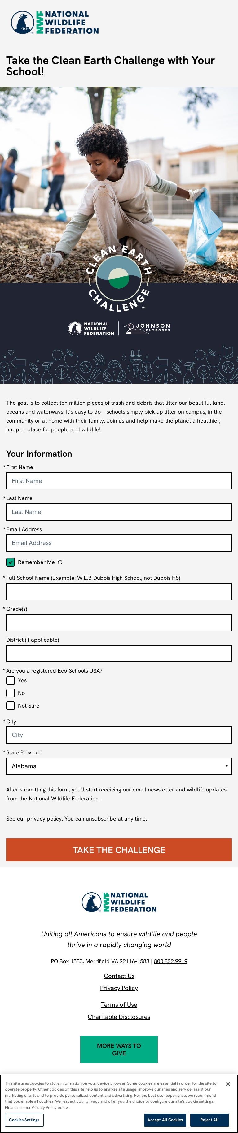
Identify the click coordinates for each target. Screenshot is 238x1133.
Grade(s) (16, 608)
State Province (24, 752)
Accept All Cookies (165, 1119)
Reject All (209, 1119)
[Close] (228, 1084)
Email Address (24, 529)
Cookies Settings (24, 1119)
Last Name (19, 498)
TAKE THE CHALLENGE (119, 850)
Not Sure (28, 705)
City (11, 721)
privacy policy (44, 818)
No (21, 692)
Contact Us (119, 976)
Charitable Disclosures (119, 1017)
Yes (22, 680)
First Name (19, 467)
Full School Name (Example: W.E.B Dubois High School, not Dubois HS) (93, 577)
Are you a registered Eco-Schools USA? (54, 670)
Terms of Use (119, 1005)
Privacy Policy (119, 988)
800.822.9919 (170, 961)
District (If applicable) (32, 639)
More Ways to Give (119, 1049)
